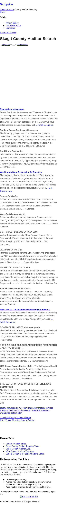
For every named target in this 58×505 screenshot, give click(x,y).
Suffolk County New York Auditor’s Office (25, 454)
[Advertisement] (29, 76)
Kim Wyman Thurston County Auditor (17, 420)
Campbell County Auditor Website (15, 417)
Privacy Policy (12, 23)
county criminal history (10, 408)
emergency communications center (15, 410)
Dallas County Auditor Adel (18, 449)
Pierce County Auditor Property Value (22, 446)
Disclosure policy (13, 25)
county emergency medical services (37, 408)
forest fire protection (41, 410)
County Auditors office (16, 444)
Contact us (10, 28)
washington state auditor (11, 413)
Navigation (6, 4)
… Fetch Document (44, 125)
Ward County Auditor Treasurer (20, 451)
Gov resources (22, 45)
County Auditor (7, 9)
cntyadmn (6, 45)
